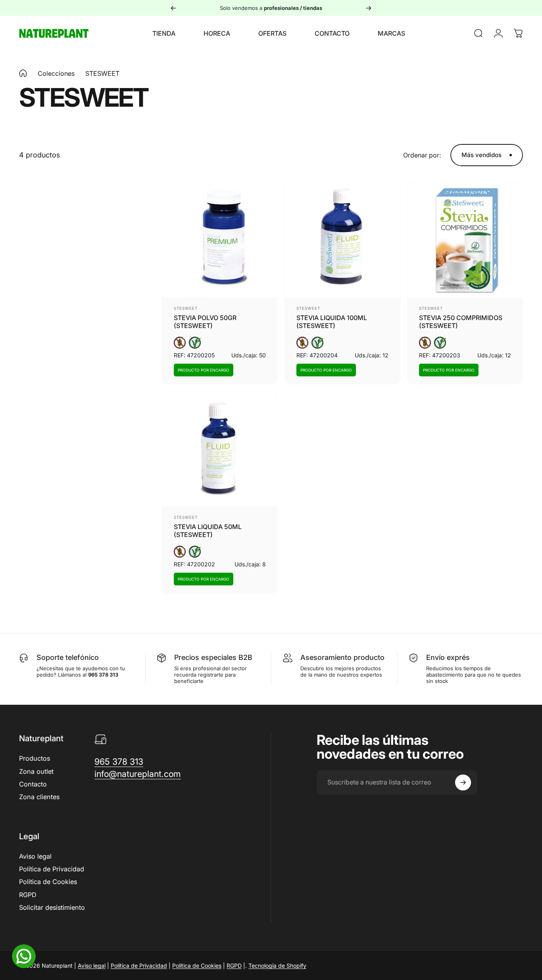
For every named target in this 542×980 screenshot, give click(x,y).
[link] (118, 761)
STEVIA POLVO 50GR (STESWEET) (205, 322)
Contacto (33, 784)
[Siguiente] (368, 8)
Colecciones (56, 73)
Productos (34, 758)
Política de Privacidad (51, 869)
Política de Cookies (48, 882)
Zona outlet (36, 771)
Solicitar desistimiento (52, 907)
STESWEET (186, 308)
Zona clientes (39, 797)
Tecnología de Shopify (277, 965)
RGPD (28, 895)
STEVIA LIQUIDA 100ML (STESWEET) (331, 322)
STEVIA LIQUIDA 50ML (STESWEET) (208, 531)
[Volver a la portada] (23, 73)
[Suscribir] (463, 782)
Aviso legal (35, 856)
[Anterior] (173, 8)
